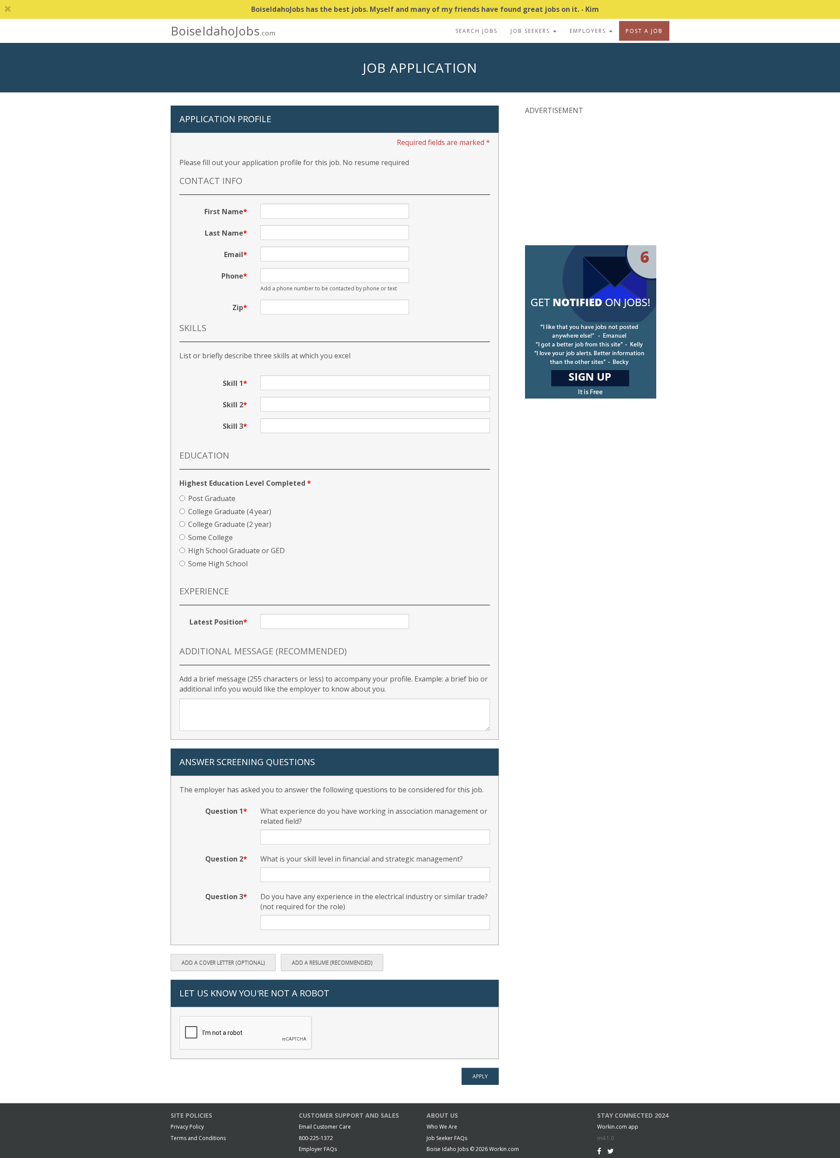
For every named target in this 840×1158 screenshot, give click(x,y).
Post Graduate (211, 498)
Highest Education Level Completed (245, 483)
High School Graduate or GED (236, 550)
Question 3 (224, 896)
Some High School (218, 563)
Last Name (224, 233)
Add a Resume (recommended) (332, 962)
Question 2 (224, 859)
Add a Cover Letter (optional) (223, 962)
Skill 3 (233, 426)
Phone (232, 276)
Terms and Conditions (198, 1138)
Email (233, 254)
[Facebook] (599, 1151)
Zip (237, 307)
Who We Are (442, 1126)
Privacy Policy (187, 1126)
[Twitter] (610, 1151)
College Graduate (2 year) (229, 524)
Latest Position (216, 622)
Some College (210, 537)
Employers (589, 31)
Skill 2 (233, 405)
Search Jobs (476, 31)
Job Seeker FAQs (447, 1138)
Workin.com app (617, 1126)
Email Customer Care (325, 1126)
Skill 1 (233, 383)
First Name (223, 211)
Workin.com (504, 1149)
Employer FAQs (318, 1149)
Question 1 (224, 811)
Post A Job (644, 31)
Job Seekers (531, 31)
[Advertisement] (590, 179)
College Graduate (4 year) (229, 511)
